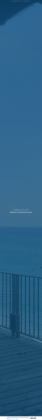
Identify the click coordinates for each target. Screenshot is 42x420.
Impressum (13, 419)
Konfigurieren (17, 419)
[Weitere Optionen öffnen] (30, 1)
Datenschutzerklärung (9, 419)
